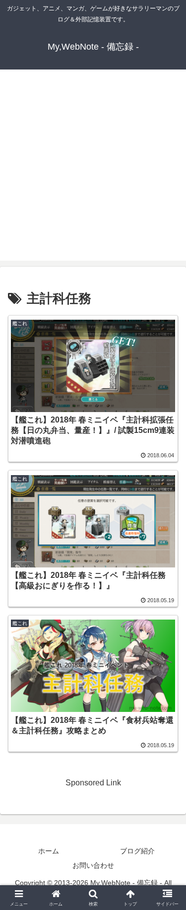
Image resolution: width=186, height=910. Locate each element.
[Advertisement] (93, 167)
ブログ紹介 (137, 851)
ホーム (48, 851)
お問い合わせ (93, 865)
